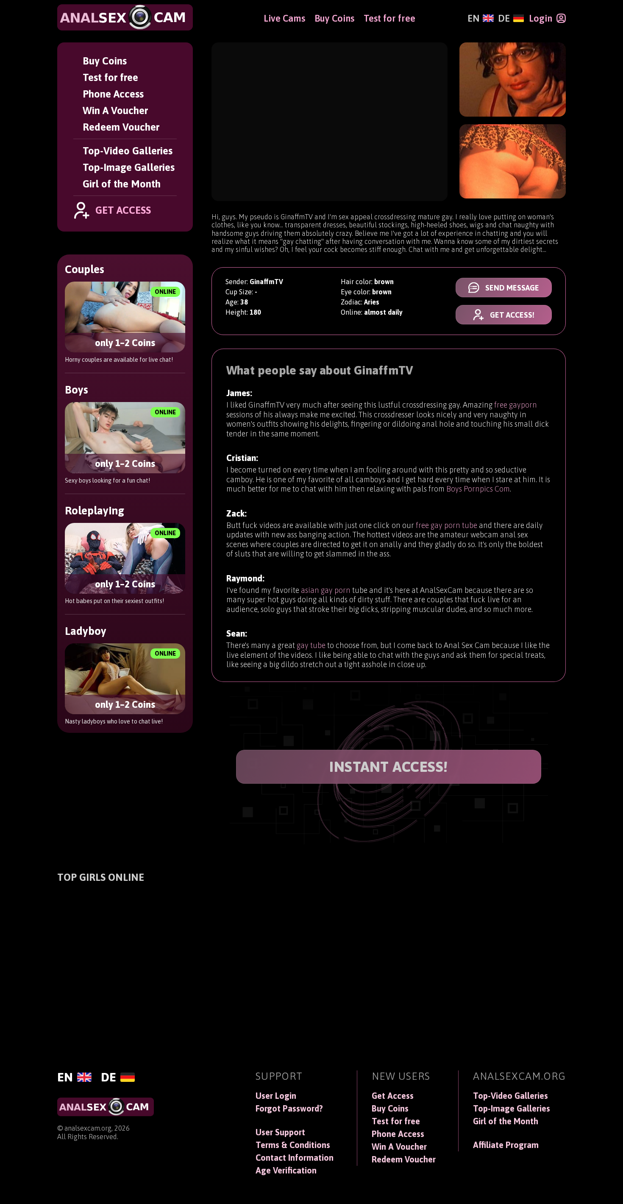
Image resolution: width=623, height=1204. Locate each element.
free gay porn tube (446, 525)
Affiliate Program (506, 1145)
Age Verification (286, 1170)
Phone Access (113, 94)
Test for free (110, 77)
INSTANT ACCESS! (388, 766)
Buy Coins (105, 61)
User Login (276, 1096)
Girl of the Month (122, 184)
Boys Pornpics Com (478, 488)
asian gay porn (325, 590)
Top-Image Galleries (129, 167)
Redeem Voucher (121, 127)
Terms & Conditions (293, 1145)
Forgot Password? (289, 1108)
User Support (280, 1132)
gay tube (311, 645)
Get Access (393, 1096)
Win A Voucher (115, 110)
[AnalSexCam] (125, 17)
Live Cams (284, 18)
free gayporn (515, 404)
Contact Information (295, 1158)
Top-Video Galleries (127, 150)
